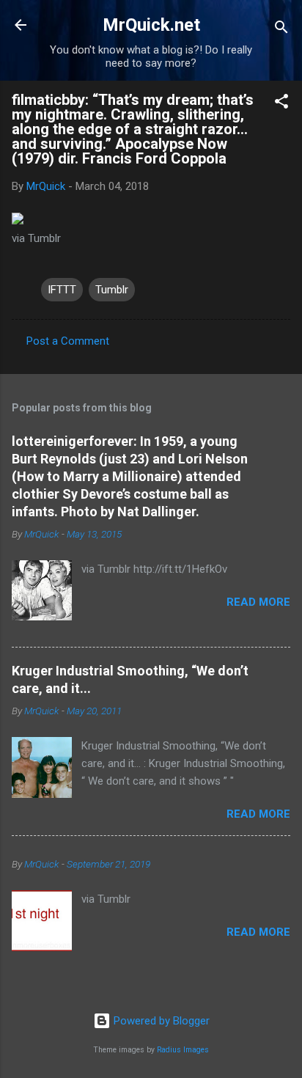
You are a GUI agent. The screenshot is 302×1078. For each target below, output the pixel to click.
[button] (281, 103)
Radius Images (183, 1050)
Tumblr (111, 289)
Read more (258, 602)
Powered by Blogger (160, 1020)
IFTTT (62, 289)
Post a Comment (67, 341)
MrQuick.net (151, 25)
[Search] (281, 29)
